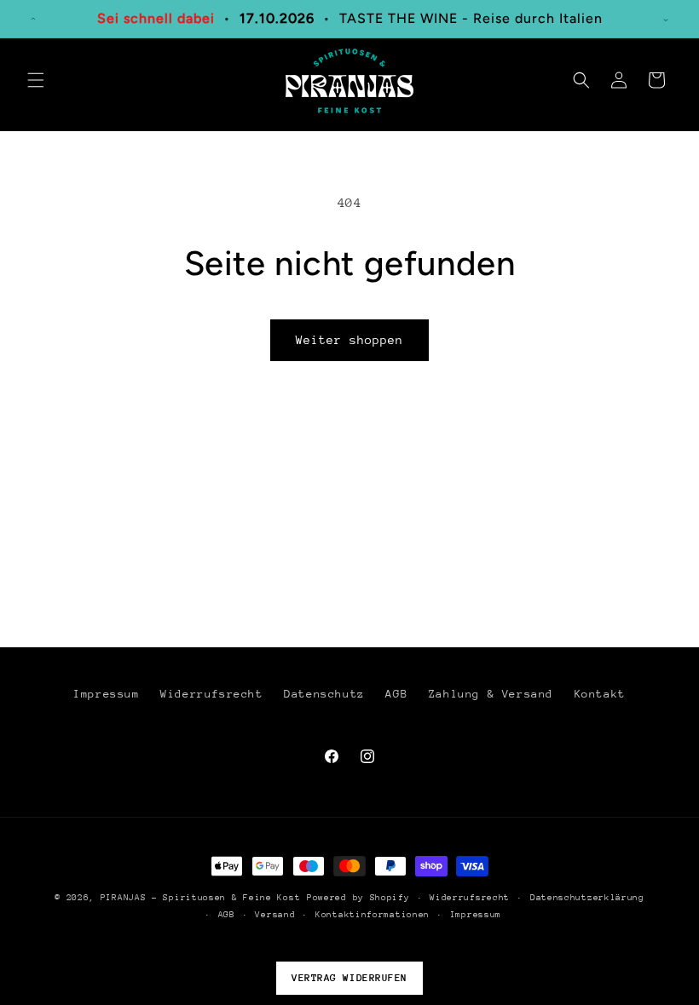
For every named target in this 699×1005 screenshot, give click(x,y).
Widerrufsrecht (211, 693)
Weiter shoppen (349, 340)
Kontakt (600, 693)
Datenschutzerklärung (587, 898)
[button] (36, 80)
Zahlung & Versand (491, 693)
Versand (275, 915)
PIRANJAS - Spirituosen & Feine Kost (201, 898)
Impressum (106, 693)
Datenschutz (324, 693)
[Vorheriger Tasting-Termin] (33, 18)
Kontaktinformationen (372, 915)
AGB (396, 693)
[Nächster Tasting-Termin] (666, 18)
